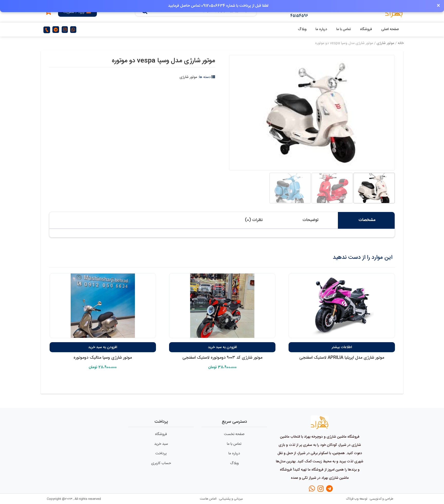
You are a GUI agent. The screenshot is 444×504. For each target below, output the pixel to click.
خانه (401, 43)
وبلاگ (302, 29)
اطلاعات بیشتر (342, 347)
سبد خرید (161, 444)
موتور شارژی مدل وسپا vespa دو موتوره (163, 61)
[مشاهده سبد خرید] (48, 13)
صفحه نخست (234, 434)
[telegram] (55, 29)
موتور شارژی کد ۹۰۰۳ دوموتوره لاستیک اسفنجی (222, 357)
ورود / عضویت (73, 12)
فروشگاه (366, 29)
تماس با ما (343, 29)
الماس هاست (208, 498)
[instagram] (65, 29)
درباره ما (321, 29)
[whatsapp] (73, 29)
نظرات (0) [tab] (254, 220)
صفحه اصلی (390, 29)
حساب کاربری (161, 463)
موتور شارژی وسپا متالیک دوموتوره (102, 357)
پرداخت (160, 453)
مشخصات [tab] (366, 220)
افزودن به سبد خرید (222, 347)
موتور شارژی (385, 43)
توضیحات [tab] (310, 220)
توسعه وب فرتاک (357, 498)
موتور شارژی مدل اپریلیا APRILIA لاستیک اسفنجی (341, 357)
